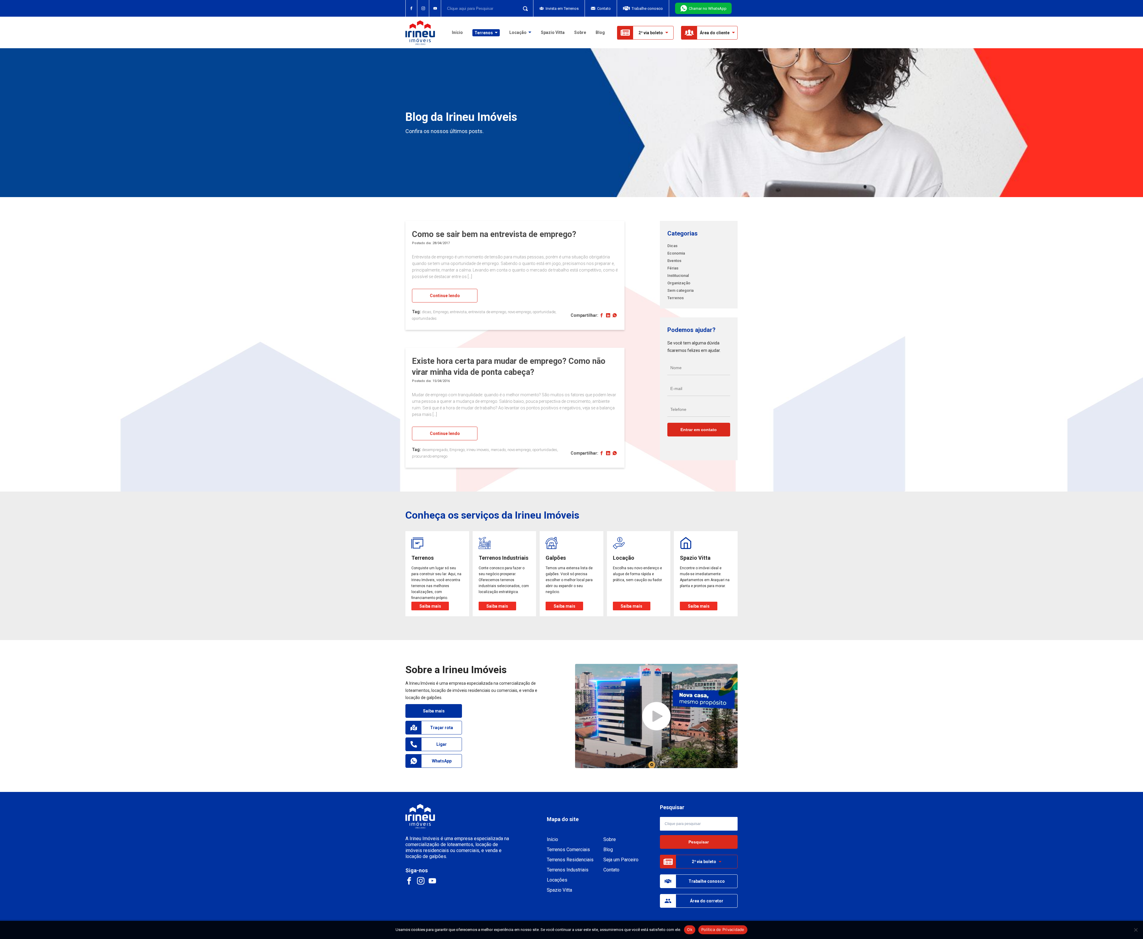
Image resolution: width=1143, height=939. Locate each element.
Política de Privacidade (722, 929)
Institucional (678, 275)
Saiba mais (434, 711)
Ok (689, 929)
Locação (518, 32)
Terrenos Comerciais (568, 849)
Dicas (672, 246)
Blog (600, 32)
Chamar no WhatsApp (708, 8)
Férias (672, 268)
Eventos (674, 260)
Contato (604, 8)
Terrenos (675, 298)
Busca (523, 8)
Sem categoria (680, 290)
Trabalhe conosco (647, 8)
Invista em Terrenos (562, 8)
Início (457, 32)
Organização (678, 283)
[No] (1136, 930)
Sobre (580, 32)
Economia (676, 253)
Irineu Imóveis (420, 32)
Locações (557, 880)
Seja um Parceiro (620, 859)
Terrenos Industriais (567, 870)
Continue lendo (445, 295)
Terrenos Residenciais (570, 859)
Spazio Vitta (553, 32)
